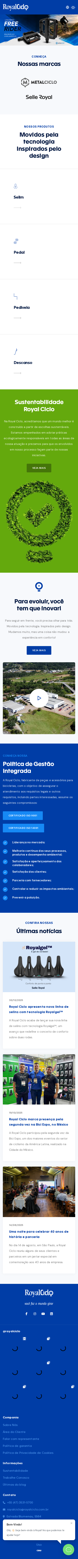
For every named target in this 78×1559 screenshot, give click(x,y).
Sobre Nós (10, 1425)
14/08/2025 (16, 1225)
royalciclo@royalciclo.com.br (27, 1509)
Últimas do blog (14, 1484)
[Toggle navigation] (73, 7)
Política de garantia (17, 1446)
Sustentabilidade (15, 1470)
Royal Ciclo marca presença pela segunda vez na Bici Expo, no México (38, 1122)
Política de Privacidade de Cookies (28, 1453)
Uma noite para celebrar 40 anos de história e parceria (39, 1234)
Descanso (23, 363)
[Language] (67, 7)
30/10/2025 (16, 1000)
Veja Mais (39, 468)
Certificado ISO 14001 (23, 828)
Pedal (19, 252)
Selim (19, 197)
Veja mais (39, 650)
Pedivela (22, 308)
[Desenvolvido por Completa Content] (39, 1550)
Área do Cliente (14, 1432)
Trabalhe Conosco (16, 1477)
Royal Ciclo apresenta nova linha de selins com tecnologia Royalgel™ (39, 1009)
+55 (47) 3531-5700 (20, 1502)
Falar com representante (21, 1439)
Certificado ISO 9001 (23, 816)
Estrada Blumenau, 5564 (24, 1516)
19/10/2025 (15, 1112)
